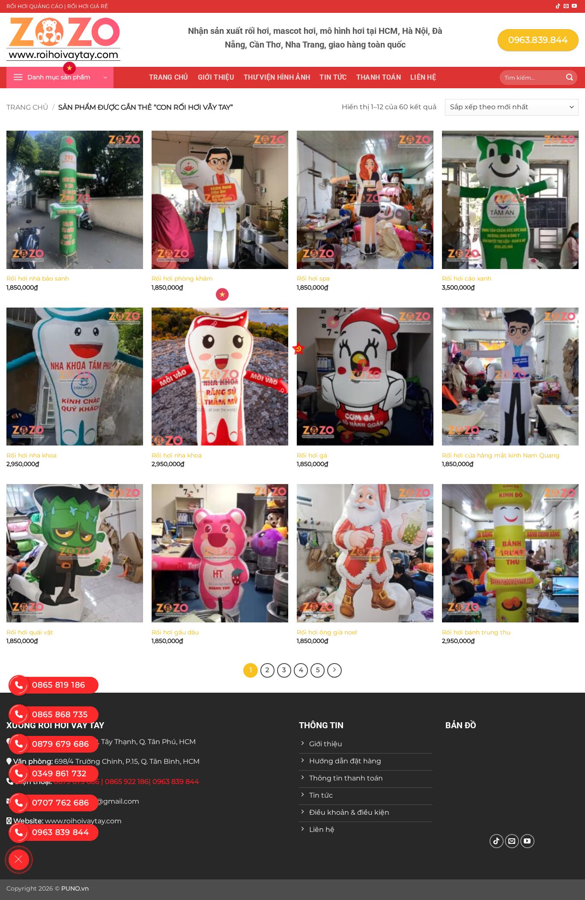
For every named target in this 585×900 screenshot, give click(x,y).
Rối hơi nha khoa (31, 455)
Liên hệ (423, 77)
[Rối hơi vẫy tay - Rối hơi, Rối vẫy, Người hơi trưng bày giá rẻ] (63, 40)
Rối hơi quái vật (29, 632)
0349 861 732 (59, 773)
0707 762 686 (60, 802)
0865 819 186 (58, 685)
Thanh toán (378, 77)
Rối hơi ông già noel (327, 632)
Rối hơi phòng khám (182, 278)
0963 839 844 (60, 832)
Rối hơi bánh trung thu (476, 632)
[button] (59, 77)
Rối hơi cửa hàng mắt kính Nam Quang (501, 455)
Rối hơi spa (313, 278)
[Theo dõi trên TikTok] (558, 6)
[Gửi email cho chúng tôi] (566, 6)
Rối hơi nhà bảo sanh (37, 278)
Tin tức (332, 77)
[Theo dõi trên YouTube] (574, 6)
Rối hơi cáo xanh (466, 278)
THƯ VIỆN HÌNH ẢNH (277, 77)
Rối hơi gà (312, 455)
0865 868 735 (60, 714)
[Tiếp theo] (334, 670)
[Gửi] (569, 77)
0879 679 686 (60, 744)
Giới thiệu (216, 77)
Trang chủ (168, 77)
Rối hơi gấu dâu (175, 632)
